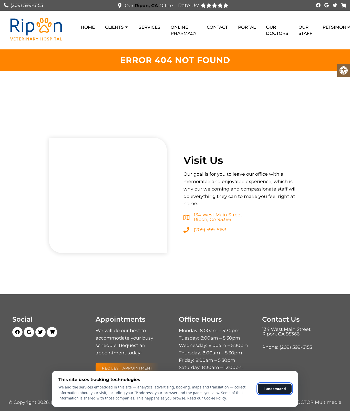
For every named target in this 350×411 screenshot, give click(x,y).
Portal (247, 27)
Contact (217, 27)
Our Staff (305, 30)
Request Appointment (127, 368)
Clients (114, 27)
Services (149, 27)
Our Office (148, 5)
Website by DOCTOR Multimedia (304, 402)
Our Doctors (277, 30)
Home (88, 27)
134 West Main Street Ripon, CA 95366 (218, 217)
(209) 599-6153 (27, 5)
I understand (275, 389)
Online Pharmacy (184, 30)
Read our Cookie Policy (206, 398)
